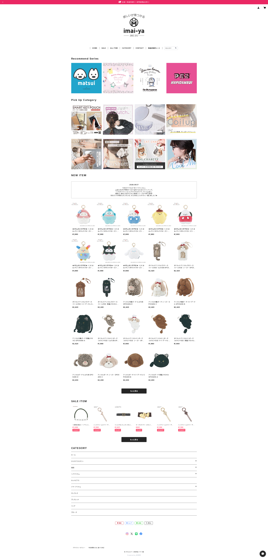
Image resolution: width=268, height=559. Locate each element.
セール (73, 455)
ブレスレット (75, 499)
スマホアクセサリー (77, 461)
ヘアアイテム (75, 474)
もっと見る (134, 391)
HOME (94, 48)
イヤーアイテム (76, 487)
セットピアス (75, 480)
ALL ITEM (114, 48)
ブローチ (74, 512)
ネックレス (74, 493)
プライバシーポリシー (79, 547)
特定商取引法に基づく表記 (96, 547)
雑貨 (72, 468)
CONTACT (140, 48)
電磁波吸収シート (154, 48)
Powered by (131, 555)
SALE (104, 48)
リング (73, 506)
